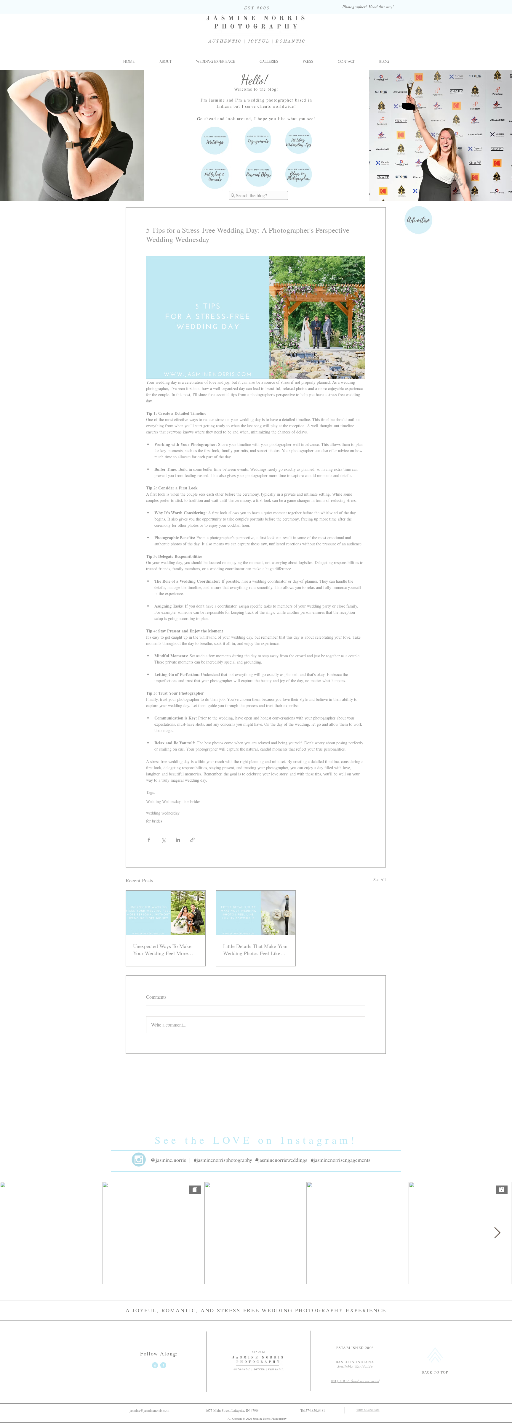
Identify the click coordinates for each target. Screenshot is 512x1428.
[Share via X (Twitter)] (163, 840)
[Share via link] (192, 840)
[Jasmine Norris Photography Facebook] (163, 1365)
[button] (268, 61)
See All (379, 879)
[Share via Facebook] (149, 840)
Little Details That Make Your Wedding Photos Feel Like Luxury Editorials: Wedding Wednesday (255, 949)
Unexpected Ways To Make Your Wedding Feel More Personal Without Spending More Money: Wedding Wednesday (162, 949)
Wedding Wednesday (163, 801)
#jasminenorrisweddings (281, 1159)
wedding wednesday (163, 813)
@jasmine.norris (168, 1159)
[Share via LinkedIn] (178, 840)
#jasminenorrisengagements (340, 1159)
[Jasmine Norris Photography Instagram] (155, 1365)
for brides (192, 801)
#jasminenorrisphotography (223, 1159)
